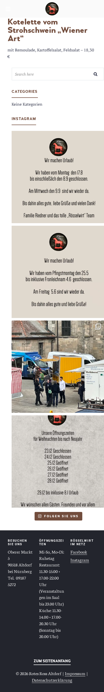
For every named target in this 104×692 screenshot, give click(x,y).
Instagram (79, 560)
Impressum (75, 673)
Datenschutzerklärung (52, 680)
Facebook (78, 552)
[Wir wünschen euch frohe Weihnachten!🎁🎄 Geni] (58, 461)
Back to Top (52, 662)
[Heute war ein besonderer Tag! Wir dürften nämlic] (58, 367)
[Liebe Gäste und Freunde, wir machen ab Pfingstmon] (58, 272)
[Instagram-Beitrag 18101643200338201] (58, 177)
